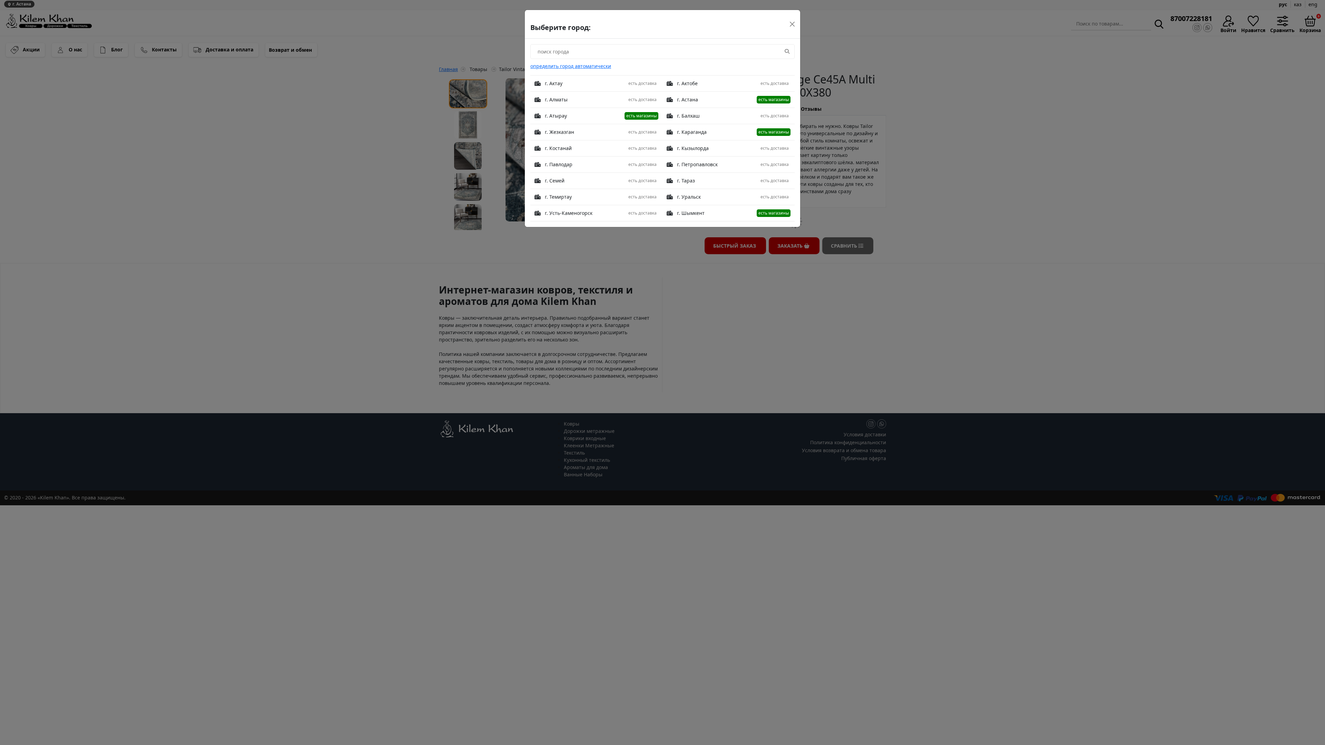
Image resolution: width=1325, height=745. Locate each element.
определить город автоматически (570, 66)
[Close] (792, 24)
